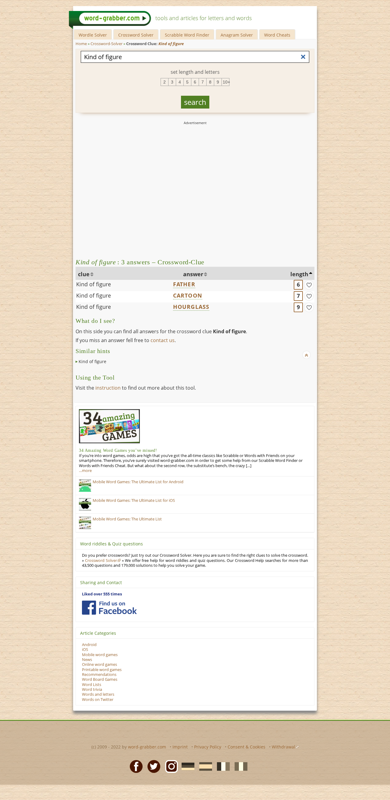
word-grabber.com (147, 747)
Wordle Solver (93, 35)
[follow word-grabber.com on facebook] (109, 608)
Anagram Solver (237, 35)
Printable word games (102, 669)
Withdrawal (283, 747)
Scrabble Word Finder (187, 35)
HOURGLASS (191, 306)
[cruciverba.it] (239, 765)
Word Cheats (277, 35)
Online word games (99, 664)
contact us (163, 340)
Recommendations (99, 674)
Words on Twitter (97, 699)
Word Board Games (99, 679)
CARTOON (187, 295)
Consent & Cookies (246, 747)
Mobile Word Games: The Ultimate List (127, 519)
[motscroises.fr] (221, 765)
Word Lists (91, 684)
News (87, 659)
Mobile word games (100, 654)
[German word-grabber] (186, 765)
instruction (108, 387)
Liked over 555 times (102, 594)
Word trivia (92, 689)
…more (85, 470)
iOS (85, 649)
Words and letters (98, 694)
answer (193, 274)
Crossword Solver (136, 35)
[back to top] (306, 355)
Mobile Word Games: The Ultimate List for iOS (134, 500)
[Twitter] (152, 765)
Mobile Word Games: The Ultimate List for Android (138, 481)
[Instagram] (169, 765)
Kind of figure (93, 284)
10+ (226, 82)
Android (89, 644)
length (299, 274)
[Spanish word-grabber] (204, 765)
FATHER (184, 284)
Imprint (180, 747)
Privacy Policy (207, 747)
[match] (309, 285)
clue (84, 274)
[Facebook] (134, 765)
